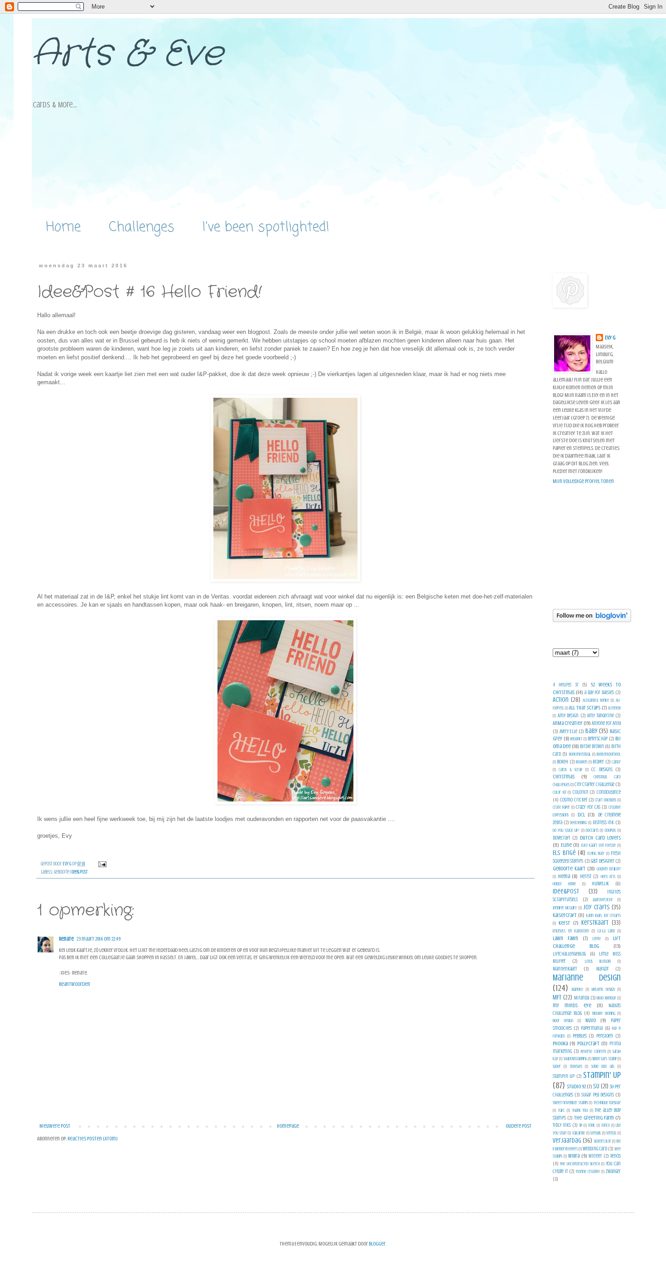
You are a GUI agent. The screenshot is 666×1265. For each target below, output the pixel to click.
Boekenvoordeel (609, 754)
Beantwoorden (74, 984)
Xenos (615, 1156)
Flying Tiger (596, 853)
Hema (564, 876)
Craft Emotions (605, 799)
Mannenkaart (565, 969)
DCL (581, 814)
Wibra (573, 1156)
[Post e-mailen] (101, 864)
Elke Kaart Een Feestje (598, 845)
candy (616, 761)
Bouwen (581, 761)
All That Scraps (584, 708)
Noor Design (563, 1020)
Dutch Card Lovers (600, 838)
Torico (605, 1125)
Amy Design (568, 716)
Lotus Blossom (598, 961)
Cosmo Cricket (573, 800)
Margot (602, 969)
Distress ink (603, 823)
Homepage (288, 1126)
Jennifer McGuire (565, 907)
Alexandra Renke (595, 700)
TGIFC (561, 1110)
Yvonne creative (588, 1171)
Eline (566, 845)
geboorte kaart (569, 868)
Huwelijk (600, 884)
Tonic (591, 1125)
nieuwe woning (603, 1013)
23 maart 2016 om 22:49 (99, 939)
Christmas (563, 776)
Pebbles (580, 1036)
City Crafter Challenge (594, 784)
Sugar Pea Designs (597, 1095)
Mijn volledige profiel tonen (583, 481)
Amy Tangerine (600, 716)
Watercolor (602, 1141)
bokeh (562, 762)
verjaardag (567, 1140)
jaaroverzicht (603, 899)
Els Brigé (564, 852)
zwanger (613, 1171)
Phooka (560, 1043)
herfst (585, 876)
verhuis (595, 1132)
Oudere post (518, 1126)
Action (561, 699)
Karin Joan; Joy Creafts (603, 915)
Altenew (614, 707)
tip (580, 1125)
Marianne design (587, 978)
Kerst (564, 923)
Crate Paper (561, 807)
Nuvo (590, 1020)
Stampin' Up (602, 1075)
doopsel (610, 830)
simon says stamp (604, 1058)
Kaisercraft (565, 915)
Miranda (581, 998)
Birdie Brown (592, 746)
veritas (611, 1132)
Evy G (610, 337)
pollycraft (588, 1043)
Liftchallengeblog (569, 954)
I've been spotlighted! (266, 227)
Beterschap (598, 739)
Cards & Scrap (570, 769)
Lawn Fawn (565, 938)
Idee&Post (78, 872)
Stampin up (563, 1076)
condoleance (609, 792)
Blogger (377, 1244)
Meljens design (603, 989)
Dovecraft (561, 838)
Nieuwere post (54, 1126)
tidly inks (562, 1125)
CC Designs (601, 770)
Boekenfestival (580, 754)
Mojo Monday (606, 997)
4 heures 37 (566, 685)
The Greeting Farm (593, 1118)
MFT (557, 997)
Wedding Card (595, 1149)
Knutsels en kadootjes (571, 930)
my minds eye (572, 1005)
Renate (66, 939)
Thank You (580, 1110)
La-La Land (606, 930)
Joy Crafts (596, 907)
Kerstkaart (594, 922)
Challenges (141, 227)
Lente (597, 938)
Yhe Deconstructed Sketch (580, 1163)
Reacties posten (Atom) (93, 1138)
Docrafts (592, 830)
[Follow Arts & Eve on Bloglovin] (592, 620)
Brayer (598, 762)
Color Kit (559, 792)
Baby (591, 730)
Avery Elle (569, 731)
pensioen (604, 1036)
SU (596, 1086)
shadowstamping (575, 1058)
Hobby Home (564, 883)
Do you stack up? (566, 830)
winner (595, 1156)
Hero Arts (608, 876)
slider (557, 1066)
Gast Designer (602, 861)
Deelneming (578, 822)
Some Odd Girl (603, 1066)
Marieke (577, 989)
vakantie (578, 1132)
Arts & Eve (127, 54)
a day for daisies (599, 692)
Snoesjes (576, 1066)
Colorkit (580, 792)
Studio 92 (576, 1086)
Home (63, 227)
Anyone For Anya (606, 723)
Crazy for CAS (588, 807)
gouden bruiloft (609, 868)
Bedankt (576, 738)
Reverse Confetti (593, 1051)
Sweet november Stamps (570, 1102)
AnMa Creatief (568, 723)
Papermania (592, 1028)
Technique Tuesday (607, 1102)
